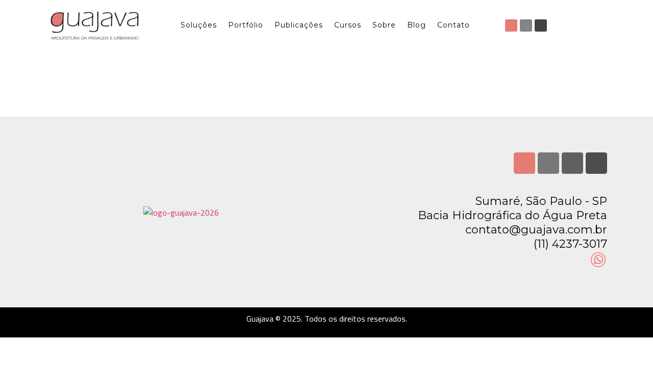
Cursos (347, 25)
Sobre (384, 25)
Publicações (298, 25)
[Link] (596, 163)
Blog (416, 25)
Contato (453, 25)
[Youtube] (541, 25)
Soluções (199, 25)
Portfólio (245, 25)
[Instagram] (511, 25)
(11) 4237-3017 (570, 244)
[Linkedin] (526, 25)
